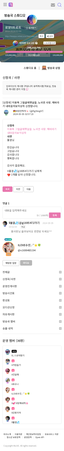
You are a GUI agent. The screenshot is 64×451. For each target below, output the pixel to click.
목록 (7, 189)
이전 (18, 189)
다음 (29, 189)
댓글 (23, 226)
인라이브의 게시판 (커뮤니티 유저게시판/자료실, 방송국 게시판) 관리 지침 (31, 87)
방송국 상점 (53, 68)
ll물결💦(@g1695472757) (24, 223)
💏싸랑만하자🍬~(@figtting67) (28, 111)
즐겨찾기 (32, 27)
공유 (51, 36)
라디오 (26, 262)
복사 (41, 36)
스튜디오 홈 (30, 68)
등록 (55, 215)
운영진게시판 (10, 286)
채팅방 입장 (10, 263)
